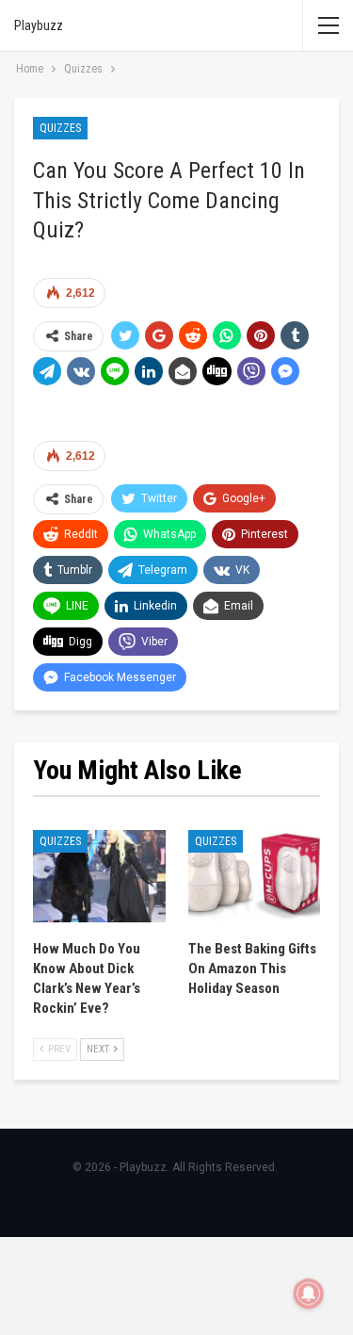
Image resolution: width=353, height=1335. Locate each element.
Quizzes (60, 128)
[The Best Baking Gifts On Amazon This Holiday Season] (254, 876)
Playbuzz (38, 25)
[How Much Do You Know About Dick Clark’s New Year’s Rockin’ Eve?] (99, 876)
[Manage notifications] (309, 1293)
